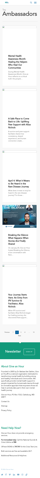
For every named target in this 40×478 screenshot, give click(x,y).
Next (19, 335)
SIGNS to (13, 447)
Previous (7, 332)
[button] (35, 2)
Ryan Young (10, 28)
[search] (31, 2)
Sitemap (4, 406)
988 (14, 442)
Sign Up (29, 352)
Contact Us (5, 401)
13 (33, 332)
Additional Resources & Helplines (13, 456)
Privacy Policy (6, 410)
